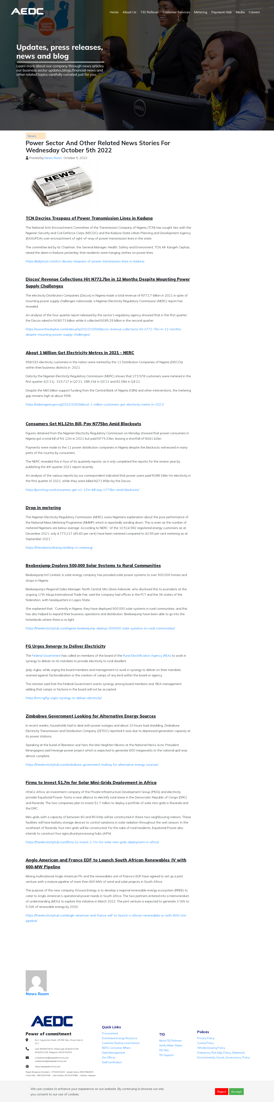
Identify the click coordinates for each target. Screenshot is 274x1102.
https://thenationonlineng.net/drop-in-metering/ (59, 547)
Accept (236, 1092)
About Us (129, 12)
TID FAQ (164, 1050)
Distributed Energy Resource (119, 1038)
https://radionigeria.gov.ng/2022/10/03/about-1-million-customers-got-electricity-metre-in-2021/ (95, 404)
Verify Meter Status (170, 1045)
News (32, 136)
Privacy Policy (205, 1038)
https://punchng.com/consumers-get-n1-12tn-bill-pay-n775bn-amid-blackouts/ (82, 490)
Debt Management (113, 1052)
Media (240, 12)
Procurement (110, 1033)
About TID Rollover (170, 1040)
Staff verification (112, 1062)
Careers (254, 12)
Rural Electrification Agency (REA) (147, 655)
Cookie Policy (205, 1043)
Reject (221, 1092)
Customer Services (176, 12)
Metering (200, 12)
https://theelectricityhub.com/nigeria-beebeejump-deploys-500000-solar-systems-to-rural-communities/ (100, 628)
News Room (53, 158)
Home (114, 12)
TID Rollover (149, 12)
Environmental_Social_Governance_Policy (223, 1057)
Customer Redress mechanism (121, 1043)
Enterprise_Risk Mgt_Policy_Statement (221, 1052)
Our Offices (109, 1057)
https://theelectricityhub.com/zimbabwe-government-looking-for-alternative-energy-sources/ (92, 765)
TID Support (166, 1055)
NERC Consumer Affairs (116, 1047)
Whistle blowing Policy (211, 1047)
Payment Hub (221, 12)
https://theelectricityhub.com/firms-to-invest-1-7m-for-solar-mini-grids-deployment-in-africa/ (92, 842)
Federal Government (46, 655)
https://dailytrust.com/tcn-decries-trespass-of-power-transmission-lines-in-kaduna (85, 261)
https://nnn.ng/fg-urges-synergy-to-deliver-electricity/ (64, 698)
